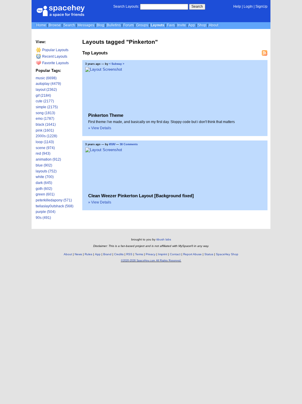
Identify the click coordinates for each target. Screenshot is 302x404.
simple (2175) (47, 107)
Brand (107, 254)
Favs (171, 25)
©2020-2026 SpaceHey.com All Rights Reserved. (151, 260)
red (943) (43, 153)
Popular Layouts (54, 50)
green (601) (45, 194)
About (213, 25)
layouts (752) (46, 171)
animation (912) (48, 159)
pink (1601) (45, 130)
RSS (129, 254)
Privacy (150, 254)
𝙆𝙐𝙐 (112, 144)
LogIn (248, 6)
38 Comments (129, 144)
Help (237, 6)
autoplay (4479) (48, 84)
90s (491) (43, 218)
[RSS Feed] (264, 53)
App (191, 25)
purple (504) (45, 212)
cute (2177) (45, 101)
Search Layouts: (126, 6)
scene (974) (45, 148)
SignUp (261, 6)
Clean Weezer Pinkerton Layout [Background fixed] (141, 195)
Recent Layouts (54, 56)
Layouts (157, 25)
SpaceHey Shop (227, 254)
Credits (119, 254)
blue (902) (44, 165)
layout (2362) (46, 90)
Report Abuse (192, 254)
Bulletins (114, 25)
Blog (100, 25)
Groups (142, 25)
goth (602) (44, 189)
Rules (88, 254)
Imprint (162, 254)
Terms (139, 254)
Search (197, 6)
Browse (55, 25)
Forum (128, 25)
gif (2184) (43, 95)
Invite (181, 25)
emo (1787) (45, 119)
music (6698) (46, 78)
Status (208, 254)
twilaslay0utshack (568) (54, 206)
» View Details (99, 128)
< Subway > (116, 63)
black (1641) (46, 124)
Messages (86, 25)
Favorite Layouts (55, 63)
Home (41, 25)
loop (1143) (45, 142)
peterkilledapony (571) (54, 200)
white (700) (45, 177)
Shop (202, 25)
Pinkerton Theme (105, 115)
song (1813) (45, 113)
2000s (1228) (46, 136)
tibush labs (163, 239)
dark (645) (44, 183)
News (78, 254)
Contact (175, 254)
